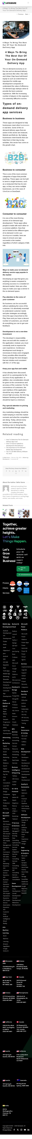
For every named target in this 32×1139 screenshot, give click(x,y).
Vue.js (14, 809)
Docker (24, 706)
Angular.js (15, 803)
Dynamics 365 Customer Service (6, 869)
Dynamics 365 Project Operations (6, 893)
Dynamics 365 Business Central (6, 878)
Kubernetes (25, 709)
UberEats (6, 191)
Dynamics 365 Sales (6, 855)
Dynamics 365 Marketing (6, 861)
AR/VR (23, 825)
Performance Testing (25, 810)
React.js (14, 806)
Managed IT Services (15, 832)
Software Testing (24, 829)
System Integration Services (15, 852)
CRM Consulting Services (15, 865)
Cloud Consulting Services (15, 859)
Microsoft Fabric (24, 857)
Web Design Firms (25, 833)
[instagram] (21, 1130)
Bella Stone (7, 457)
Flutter (5, 709)
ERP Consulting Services (15, 872)
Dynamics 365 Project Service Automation (6, 901)
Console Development (16, 899)
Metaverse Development (16, 904)
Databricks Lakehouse (25, 883)
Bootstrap (15, 816)
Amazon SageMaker (6, 945)
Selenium (24, 793)
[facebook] (14, 1130)
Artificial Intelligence (6, 918)
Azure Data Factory (25, 868)
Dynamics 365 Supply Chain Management (7, 841)
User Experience (25, 838)
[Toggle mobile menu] (28, 3)
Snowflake (25, 879)
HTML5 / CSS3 (15, 812)
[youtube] (25, 1130)
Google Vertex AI (5, 950)
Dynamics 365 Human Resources (6, 833)
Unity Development (16, 890)
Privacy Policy (7, 1130)
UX (10, 363)
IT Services (15, 829)
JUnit (23, 796)
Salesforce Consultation (16, 878)
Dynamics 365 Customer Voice (6, 910)
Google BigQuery (24, 887)
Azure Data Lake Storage (25, 874)
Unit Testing (25, 806)
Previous (20, 14)
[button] (4, 513)
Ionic (4, 716)
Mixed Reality (5, 922)
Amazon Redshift (24, 892)
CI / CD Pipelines (24, 802)
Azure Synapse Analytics (24, 862)
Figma (14, 794)
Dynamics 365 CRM (6, 828)
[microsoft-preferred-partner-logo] (26, 588)
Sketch (14, 800)
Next (26, 14)
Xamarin (5, 719)
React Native (5, 713)
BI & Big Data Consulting (15, 838)
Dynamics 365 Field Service (6, 886)
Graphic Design (24, 842)
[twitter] (18, 1130)
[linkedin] (28, 1130)
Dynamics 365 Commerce (6, 850)
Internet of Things (25, 821)
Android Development (7, 632)
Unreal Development (16, 894)
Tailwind (14, 819)
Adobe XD (15, 797)
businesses (25, 125)
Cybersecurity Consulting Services (16, 845)
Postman (24, 799)
